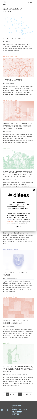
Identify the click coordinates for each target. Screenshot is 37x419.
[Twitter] (17, 227)
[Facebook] (20, 227)
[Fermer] (34, 190)
